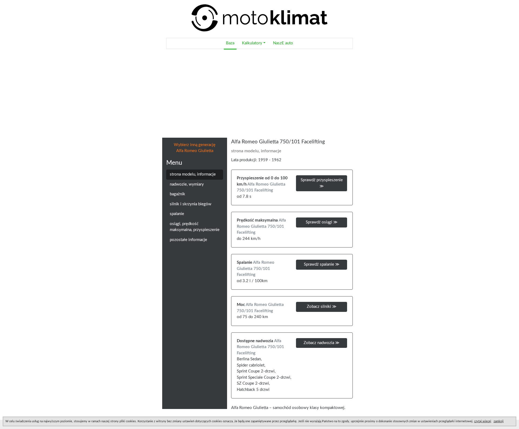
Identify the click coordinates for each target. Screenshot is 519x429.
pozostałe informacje (188, 240)
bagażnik (177, 194)
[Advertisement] (259, 93)
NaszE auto (283, 43)
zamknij (499, 421)
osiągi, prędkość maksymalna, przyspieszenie (194, 227)
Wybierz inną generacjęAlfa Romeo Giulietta (194, 148)
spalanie (177, 214)
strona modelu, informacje (193, 174)
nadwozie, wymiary (187, 184)
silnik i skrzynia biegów (190, 204)
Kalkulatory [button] (252, 43)
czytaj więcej (482, 421)
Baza (230, 43)
